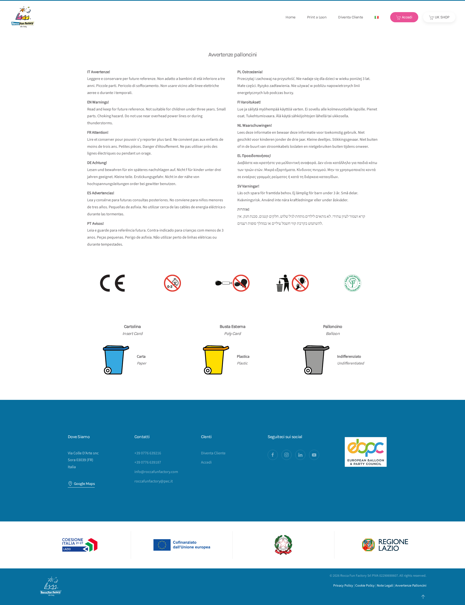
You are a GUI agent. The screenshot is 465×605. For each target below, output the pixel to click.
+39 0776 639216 (147, 453)
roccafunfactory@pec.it (153, 481)
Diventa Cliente (350, 17)
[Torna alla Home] (23, 17)
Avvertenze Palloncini (410, 585)
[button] (377, 17)
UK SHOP (441, 17)
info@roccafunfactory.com (156, 471)
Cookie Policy (365, 585)
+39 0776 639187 (147, 462)
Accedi (406, 17)
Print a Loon (316, 17)
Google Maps (84, 483)
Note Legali (385, 585)
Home (290, 17)
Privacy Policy (343, 585)
